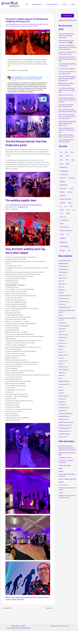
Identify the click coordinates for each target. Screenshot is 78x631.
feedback (62, 192)
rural (60, 387)
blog (7, 24)
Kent (71, 206)
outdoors (61, 372)
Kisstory (61, 346)
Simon (60, 393)
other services (63, 369)
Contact (73, 4)
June (65, 206)
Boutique (61, 290)
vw (68, 234)
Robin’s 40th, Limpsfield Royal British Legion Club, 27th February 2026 (67, 123)
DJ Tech (61, 304)
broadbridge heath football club (35, 597)
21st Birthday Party (64, 260)
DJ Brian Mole (63, 185)
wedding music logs (26, 26)
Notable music (63, 366)
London (62, 210)
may (74, 210)
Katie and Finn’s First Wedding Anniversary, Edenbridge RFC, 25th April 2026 (67, 78)
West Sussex (20, 599)
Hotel (60, 331)
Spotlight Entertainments (66, 230)
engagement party (64, 307)
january (70, 203)
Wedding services (64, 425)
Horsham (8, 599)
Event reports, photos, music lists (18, 24)
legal (60, 349)
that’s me (15, 209)
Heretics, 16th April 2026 (66, 95)
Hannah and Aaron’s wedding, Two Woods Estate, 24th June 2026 (67, 59)
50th (61, 152)
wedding (13, 599)
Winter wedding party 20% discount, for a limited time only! (66, 130)
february (46, 597)
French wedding (63, 326)
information (62, 337)
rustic (60, 390)
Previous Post (6, 608)
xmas (69, 250)
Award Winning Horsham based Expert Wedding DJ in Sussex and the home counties (67, 448)
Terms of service (63, 485)
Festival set (62, 323)
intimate (61, 340)
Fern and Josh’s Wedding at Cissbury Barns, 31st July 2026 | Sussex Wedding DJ (67, 47)
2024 (67, 156)
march (68, 210)
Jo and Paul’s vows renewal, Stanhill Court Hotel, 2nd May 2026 (67, 90)
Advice (60, 275)
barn (67, 164)
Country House (63, 301)
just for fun (62, 343)
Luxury (60, 352)
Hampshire (63, 195)
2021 (66, 152)
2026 (67, 160)
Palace (60, 375)
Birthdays (61, 284)
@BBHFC (7, 597)
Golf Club (61, 329)
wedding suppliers (64, 428)
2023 (61, 156)
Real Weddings (16, 26)
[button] (29, 4)
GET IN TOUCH (67, 15)
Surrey (62, 234)
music (61, 213)
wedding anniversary (64, 413)
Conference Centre (64, 295)
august (61, 164)
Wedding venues (63, 431)
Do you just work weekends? (67, 69)
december (62, 181)
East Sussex (63, 188)
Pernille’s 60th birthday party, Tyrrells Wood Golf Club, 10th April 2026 (67, 100)
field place (70, 192)
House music (62, 334)
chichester (62, 178)
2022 (12, 597)
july (60, 206)
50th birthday (62, 266)
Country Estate (63, 298)
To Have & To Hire (23, 207)
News (60, 364)
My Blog (61, 471)
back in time (62, 278)
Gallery (61, 468)
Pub (60, 378)
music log (8, 26)
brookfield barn (64, 171)
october (68, 213)
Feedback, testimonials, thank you (38, 24)
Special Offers (63, 396)
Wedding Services (37, 4)
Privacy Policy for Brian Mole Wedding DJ (19, 628)
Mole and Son (62, 355)
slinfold (61, 223)
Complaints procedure (65, 457)
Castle (60, 292)
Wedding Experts (63, 416)
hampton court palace (65, 199)
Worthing (62, 250)
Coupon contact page (65, 465)
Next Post (50, 608)
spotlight (61, 399)
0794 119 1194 (71, 20)
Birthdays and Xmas (52, 4)
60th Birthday (62, 269)
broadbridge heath (20, 597)
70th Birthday (62, 272)
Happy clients (15, 626)
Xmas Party (62, 437)
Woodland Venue (63, 434)
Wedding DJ (64, 242)
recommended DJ (64, 220)
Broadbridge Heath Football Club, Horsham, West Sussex (26, 205)
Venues (64, 4)
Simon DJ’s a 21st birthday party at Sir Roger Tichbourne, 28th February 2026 (67, 116)
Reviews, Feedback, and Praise (67, 479)
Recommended (63, 384)
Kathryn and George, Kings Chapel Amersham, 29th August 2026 (66, 35)
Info (27, 4)
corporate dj (71, 178)
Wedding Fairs (63, 419)
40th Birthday (62, 263)
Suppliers (61, 482)
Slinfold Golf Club (64, 227)
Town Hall (61, 404)
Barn (60, 281)
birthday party (63, 167)
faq (60, 315)
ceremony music (64, 174)
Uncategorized (63, 407)
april (73, 160)
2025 (61, 160)
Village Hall (62, 410)
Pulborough (63, 217)
